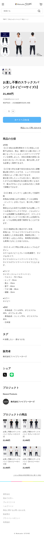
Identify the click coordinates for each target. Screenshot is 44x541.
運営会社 (6, 494)
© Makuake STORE (22, 533)
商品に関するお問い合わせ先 (14, 510)
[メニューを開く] (3, 4)
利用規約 (6, 522)
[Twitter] (5, 375)
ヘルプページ (8, 506)
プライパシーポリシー (11, 518)
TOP (4, 19)
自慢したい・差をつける (15, 339)
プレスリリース (9, 502)
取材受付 (6, 514)
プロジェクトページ (14, 19)
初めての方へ (8, 498)
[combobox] (21, 10)
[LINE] (12, 375)
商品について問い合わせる (31, 128)
